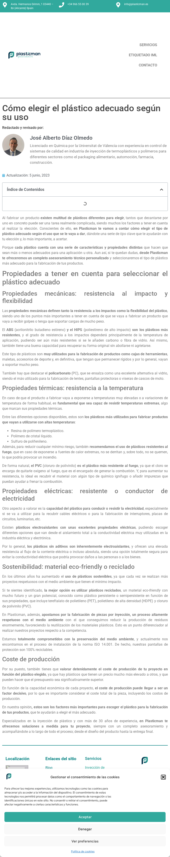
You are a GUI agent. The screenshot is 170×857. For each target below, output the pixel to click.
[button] (163, 777)
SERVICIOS (148, 45)
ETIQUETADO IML (143, 55)
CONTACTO (148, 65)
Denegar (85, 829)
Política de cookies (83, 851)
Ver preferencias (85, 841)
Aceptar (85, 817)
